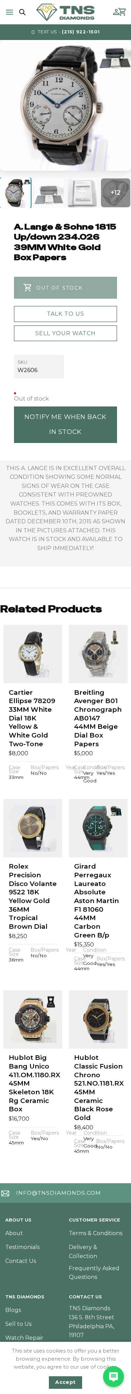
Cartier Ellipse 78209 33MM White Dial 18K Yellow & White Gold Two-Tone (32, 718)
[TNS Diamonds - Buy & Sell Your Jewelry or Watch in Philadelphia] (65, 12)
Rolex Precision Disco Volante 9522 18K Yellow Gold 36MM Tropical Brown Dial (33, 896)
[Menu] (9, 12)
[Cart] (123, 12)
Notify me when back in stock (65, 424)
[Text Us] (113, 1376)
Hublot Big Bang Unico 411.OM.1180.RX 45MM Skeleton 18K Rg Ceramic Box (34, 1083)
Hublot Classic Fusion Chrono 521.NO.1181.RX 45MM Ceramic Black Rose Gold (99, 1088)
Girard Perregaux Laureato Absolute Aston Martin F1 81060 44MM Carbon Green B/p (96, 900)
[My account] (116, 12)
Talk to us (65, 314)
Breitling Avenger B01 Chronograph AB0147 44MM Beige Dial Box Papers (98, 718)
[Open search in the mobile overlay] (21, 12)
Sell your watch (65, 333)
